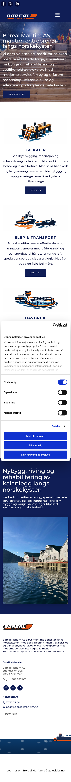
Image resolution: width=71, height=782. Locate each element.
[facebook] (3, 4)
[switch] (62, 392)
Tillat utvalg (35, 445)
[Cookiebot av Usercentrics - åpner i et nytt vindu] (52, 325)
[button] (57, 15)
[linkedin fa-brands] (17, 4)
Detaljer (56, 426)
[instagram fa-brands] (10, 4)
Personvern (10, 713)
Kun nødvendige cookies (35, 454)
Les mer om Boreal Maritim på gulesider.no (35, 770)
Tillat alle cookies (35, 436)
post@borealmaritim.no (20, 706)
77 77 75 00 (11, 702)
